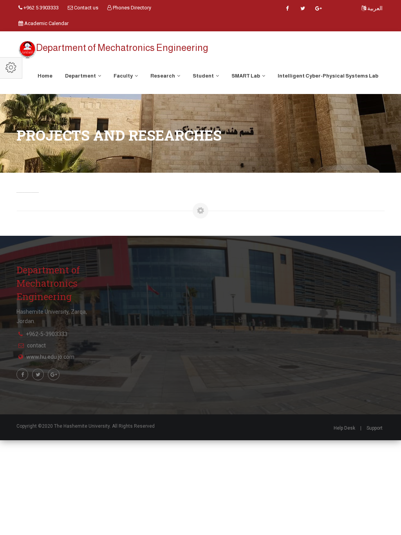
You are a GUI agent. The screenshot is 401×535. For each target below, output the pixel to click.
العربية (374, 8)
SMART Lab (246, 76)
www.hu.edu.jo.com (50, 357)
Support (375, 428)
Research (163, 76)
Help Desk (344, 428)
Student (204, 76)
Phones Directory (131, 8)
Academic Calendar (46, 23)
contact (36, 345)
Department (81, 76)
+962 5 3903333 (40, 8)
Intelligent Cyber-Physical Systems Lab (328, 76)
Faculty (124, 76)
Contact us (85, 8)
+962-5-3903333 (46, 334)
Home (45, 76)
